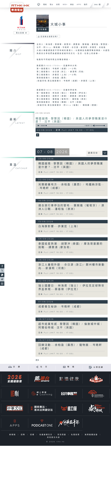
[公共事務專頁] (69, 393)
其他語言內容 (54, 437)
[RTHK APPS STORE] (15, 423)
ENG (96, 5)
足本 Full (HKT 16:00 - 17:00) (56, 172)
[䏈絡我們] (64, 367)
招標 (32, 435)
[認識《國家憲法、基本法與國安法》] (42, 408)
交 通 (16, 367)
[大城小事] (37, 135)
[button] (38, 126)
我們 (84, 6)
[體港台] (42, 378)
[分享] (37, 367)
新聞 (57, 6)
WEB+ (64, 6)
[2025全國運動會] (15, 378)
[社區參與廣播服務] (96, 393)
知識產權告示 (46, 435)
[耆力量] (69, 408)
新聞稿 (13, 435)
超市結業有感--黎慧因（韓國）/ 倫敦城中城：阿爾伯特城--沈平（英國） (70, 326)
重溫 (71, 6)
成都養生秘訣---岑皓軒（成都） (60, 306)
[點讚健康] (69, 378)
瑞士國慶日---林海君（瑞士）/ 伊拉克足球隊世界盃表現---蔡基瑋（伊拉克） (71, 287)
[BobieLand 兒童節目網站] (96, 378)
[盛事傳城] (96, 408)
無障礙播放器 (92, 435)
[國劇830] (15, 393)
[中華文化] (15, 408)
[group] (93, 126)
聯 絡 (71, 367)
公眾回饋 (98, 367)
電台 (50, 6)
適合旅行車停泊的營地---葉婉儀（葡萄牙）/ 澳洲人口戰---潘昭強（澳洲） (71, 207)
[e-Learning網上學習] (42, 393)
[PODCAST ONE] (42, 423)
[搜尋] (107, 4)
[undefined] (39, 4)
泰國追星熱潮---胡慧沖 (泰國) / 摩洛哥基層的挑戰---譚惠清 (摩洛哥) (70, 245)
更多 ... (38, 360)
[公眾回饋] (90, 367)
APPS (78, 6)
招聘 (23, 435)
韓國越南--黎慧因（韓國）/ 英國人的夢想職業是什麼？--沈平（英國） (70, 165)
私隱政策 (76, 435)
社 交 (44, 367)
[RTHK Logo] (18, 6)
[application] (71, 125)
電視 (44, 6)
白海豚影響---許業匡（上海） (59, 226)
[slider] (100, 125)
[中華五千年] (69, 423)
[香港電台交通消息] (10, 367)
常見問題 (62, 435)
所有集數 (42, 29)
